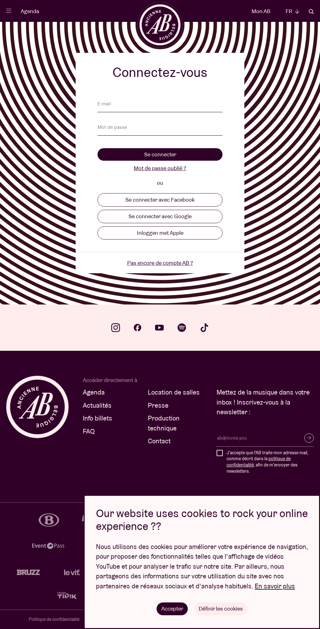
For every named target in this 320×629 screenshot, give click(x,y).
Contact (159, 441)
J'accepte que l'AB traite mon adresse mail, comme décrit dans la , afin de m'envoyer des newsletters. (267, 462)
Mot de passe (112, 127)
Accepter (172, 608)
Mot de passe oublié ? (160, 168)
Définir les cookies (221, 608)
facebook (137, 327)
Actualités (97, 405)
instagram (115, 327)
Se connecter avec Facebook (160, 199)
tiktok (204, 327)
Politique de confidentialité (54, 619)
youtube (159, 327)
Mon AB (261, 11)
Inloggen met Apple (160, 232)
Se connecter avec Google (160, 216)
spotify (182, 327)
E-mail (104, 104)
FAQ (89, 431)
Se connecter (160, 154)
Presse (158, 405)
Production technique (164, 423)
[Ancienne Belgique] (160, 25)
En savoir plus (275, 586)
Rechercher (311, 11)
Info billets (97, 418)
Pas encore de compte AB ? (160, 262)
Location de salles (174, 392)
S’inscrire (309, 438)
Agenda (30, 11)
